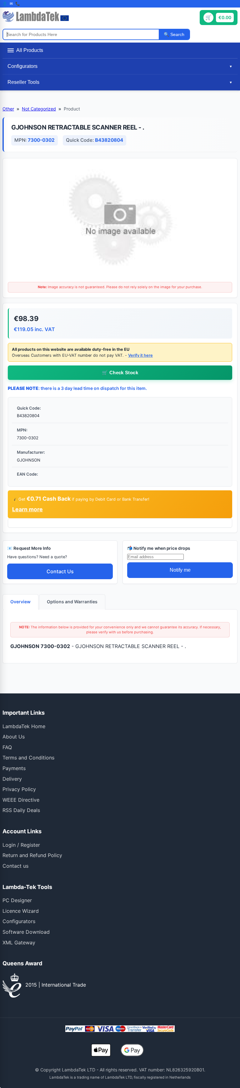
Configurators (18, 921)
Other (8, 108)
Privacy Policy (19, 789)
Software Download (26, 932)
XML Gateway (18, 942)
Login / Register (21, 845)
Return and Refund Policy (32, 855)
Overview (20, 601)
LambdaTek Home (23, 726)
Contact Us (60, 571)
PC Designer (17, 900)
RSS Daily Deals (21, 810)
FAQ (7, 747)
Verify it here (140, 355)
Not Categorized (39, 108)
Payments (14, 768)
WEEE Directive (20, 800)
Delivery (12, 779)
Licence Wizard (20, 911)
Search (176, 34)
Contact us (15, 866)
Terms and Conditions (28, 757)
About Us (13, 736)
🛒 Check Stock (120, 372)
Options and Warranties (72, 601)
